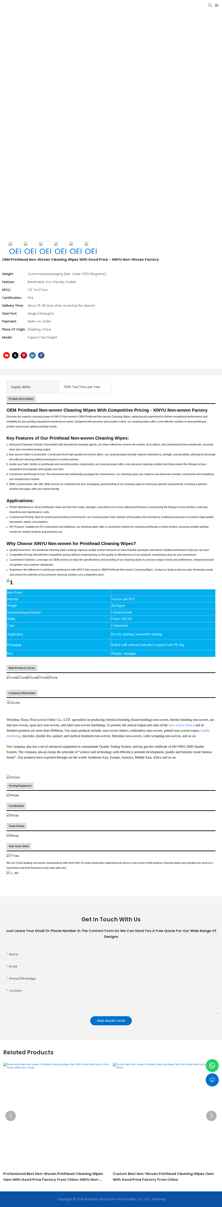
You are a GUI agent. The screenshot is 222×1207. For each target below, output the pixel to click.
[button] (10, 1116)
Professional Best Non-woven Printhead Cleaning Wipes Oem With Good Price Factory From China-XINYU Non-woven (53, 1177)
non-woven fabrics (181, 725)
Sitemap (158, 1199)
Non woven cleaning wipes (130, 592)
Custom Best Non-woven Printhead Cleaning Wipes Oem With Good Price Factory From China (163, 1176)
